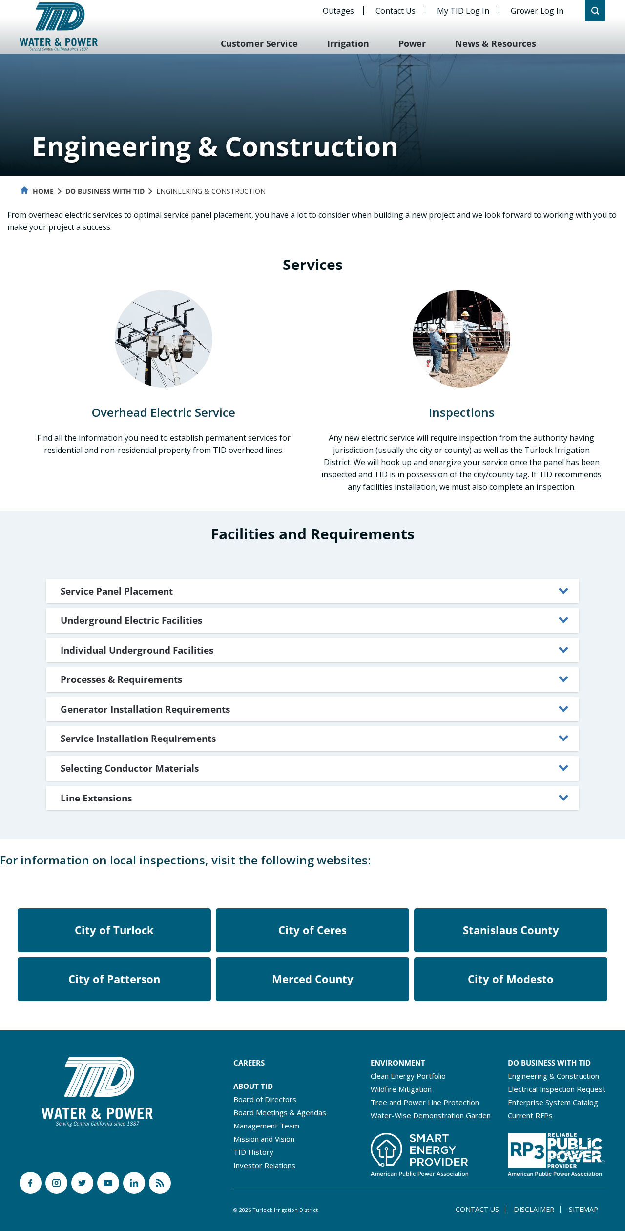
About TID (253, 1086)
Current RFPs (530, 1115)
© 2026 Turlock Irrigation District (275, 1209)
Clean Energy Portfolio (408, 1076)
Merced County (313, 978)
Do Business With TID (105, 191)
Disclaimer (534, 1209)
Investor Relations (264, 1165)
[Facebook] (31, 1183)
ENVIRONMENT (398, 1062)
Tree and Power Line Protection (425, 1102)
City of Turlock (114, 930)
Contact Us (395, 10)
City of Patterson (114, 978)
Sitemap (583, 1209)
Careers (249, 1062)
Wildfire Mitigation (401, 1089)
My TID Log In (463, 10)
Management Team (266, 1125)
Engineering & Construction (553, 1076)
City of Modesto (511, 978)
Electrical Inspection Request (556, 1089)
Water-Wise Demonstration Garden (431, 1115)
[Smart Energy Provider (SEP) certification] (419, 1151)
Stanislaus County (511, 930)
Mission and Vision (263, 1139)
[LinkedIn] (134, 1183)
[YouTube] (108, 1183)
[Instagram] (56, 1183)
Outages (338, 10)
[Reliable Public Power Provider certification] (556, 1151)
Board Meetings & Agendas (279, 1112)
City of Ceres (312, 930)
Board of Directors (264, 1099)
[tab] (312, 591)
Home (42, 191)
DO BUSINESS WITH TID (549, 1062)
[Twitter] (82, 1183)
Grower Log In (537, 10)
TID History (253, 1152)
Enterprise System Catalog (553, 1102)
